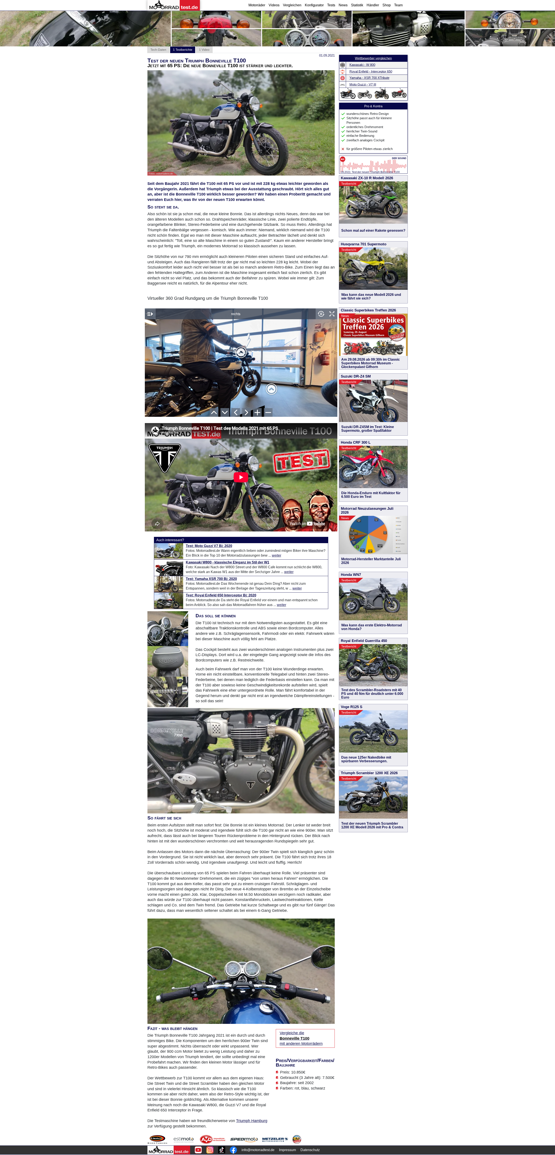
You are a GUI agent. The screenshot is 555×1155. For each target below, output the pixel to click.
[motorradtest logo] (168, 1150)
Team (398, 5)
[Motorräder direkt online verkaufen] (184, 1139)
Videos (274, 5)
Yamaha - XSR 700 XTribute (369, 78)
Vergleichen (292, 5)
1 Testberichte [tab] (182, 49)
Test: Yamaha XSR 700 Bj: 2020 (211, 579)
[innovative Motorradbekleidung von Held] (157, 1139)
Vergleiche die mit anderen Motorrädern (301, 1038)
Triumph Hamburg (251, 1121)
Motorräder (256, 5)
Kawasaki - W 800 (362, 65)
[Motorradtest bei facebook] (233, 1149)
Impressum (287, 1150)
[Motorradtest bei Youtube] (198, 1149)
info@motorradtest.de (258, 1150)
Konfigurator (314, 5)
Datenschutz (310, 1150)
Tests (331, 5)
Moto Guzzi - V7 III (362, 84)
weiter (276, 555)
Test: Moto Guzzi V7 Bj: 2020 (209, 546)
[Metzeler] (275, 1139)
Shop (386, 5)
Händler (373, 5)
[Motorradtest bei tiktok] (221, 1149)
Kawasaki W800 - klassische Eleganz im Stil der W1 (227, 562)
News (343, 5)
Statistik (357, 5)
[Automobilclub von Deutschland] (213, 1139)
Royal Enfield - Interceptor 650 (370, 71)
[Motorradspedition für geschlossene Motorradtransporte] (244, 1139)
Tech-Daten (158, 49)
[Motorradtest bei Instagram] (210, 1149)
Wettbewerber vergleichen (373, 58)
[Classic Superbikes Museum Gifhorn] (296, 1139)
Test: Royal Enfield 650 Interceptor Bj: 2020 (221, 595)
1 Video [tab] (204, 49)
